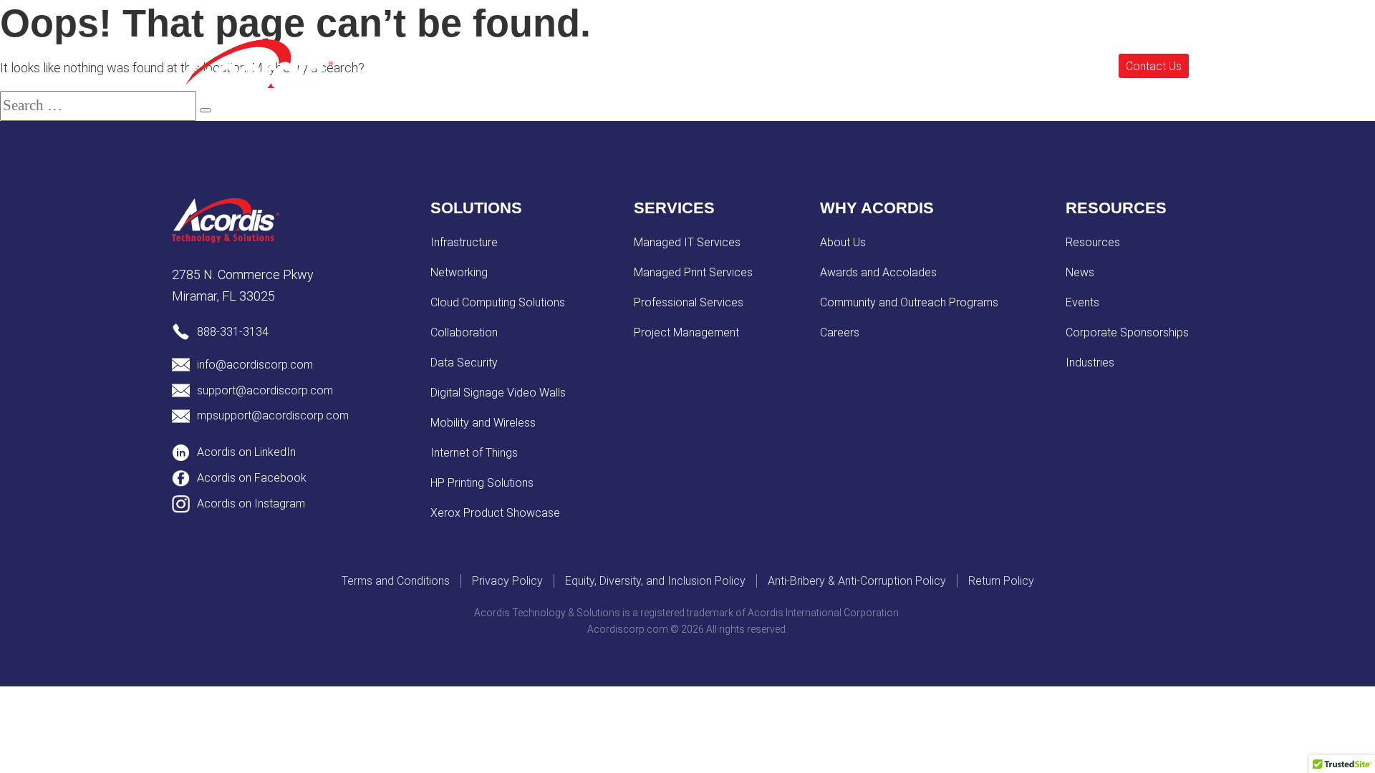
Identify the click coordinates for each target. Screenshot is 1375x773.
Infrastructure (464, 242)
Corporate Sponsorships (1127, 332)
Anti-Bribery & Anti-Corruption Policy (857, 581)
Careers (839, 332)
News (1080, 272)
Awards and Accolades (878, 272)
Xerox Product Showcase (495, 513)
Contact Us (1154, 65)
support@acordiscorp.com (265, 390)
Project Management (686, 332)
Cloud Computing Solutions (497, 302)
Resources (711, 64)
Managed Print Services (693, 272)
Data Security (464, 362)
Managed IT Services (687, 242)
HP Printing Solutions (482, 483)
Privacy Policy (507, 581)
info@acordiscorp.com (255, 364)
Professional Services (688, 302)
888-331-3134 (233, 332)
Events (880, 64)
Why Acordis (801, 64)
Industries (1090, 362)
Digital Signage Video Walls (498, 392)
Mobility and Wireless (483, 422)
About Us (843, 242)
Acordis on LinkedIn (246, 452)
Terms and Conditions (396, 581)
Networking (459, 272)
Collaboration (464, 332)
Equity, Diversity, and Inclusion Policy (655, 581)
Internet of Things (474, 453)
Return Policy (1001, 581)
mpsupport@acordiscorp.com (273, 415)
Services (631, 64)
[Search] (205, 110)
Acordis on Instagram (251, 503)
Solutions (555, 64)
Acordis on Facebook (252, 478)
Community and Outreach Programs (909, 302)
